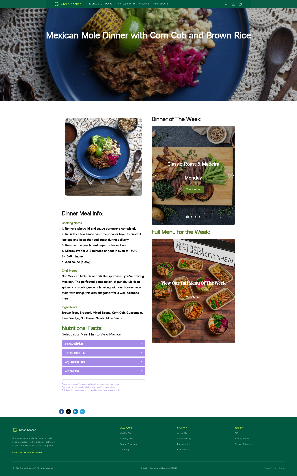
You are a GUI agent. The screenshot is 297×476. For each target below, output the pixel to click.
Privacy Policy (242, 438)
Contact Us (183, 449)
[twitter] (68, 411)
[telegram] (82, 411)
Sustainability (184, 438)
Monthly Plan (126, 438)
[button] (94, 4)
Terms (282, 468)
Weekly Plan (126, 433)
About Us (182, 433)
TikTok (39, 452)
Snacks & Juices (128, 444)
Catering (124, 449)
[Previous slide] (155, 175)
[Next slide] (231, 175)
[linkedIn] (75, 411)
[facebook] (61, 411)
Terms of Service (243, 444)
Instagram (17, 452)
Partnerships (183, 444)
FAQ (237, 433)
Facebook (29, 452)
